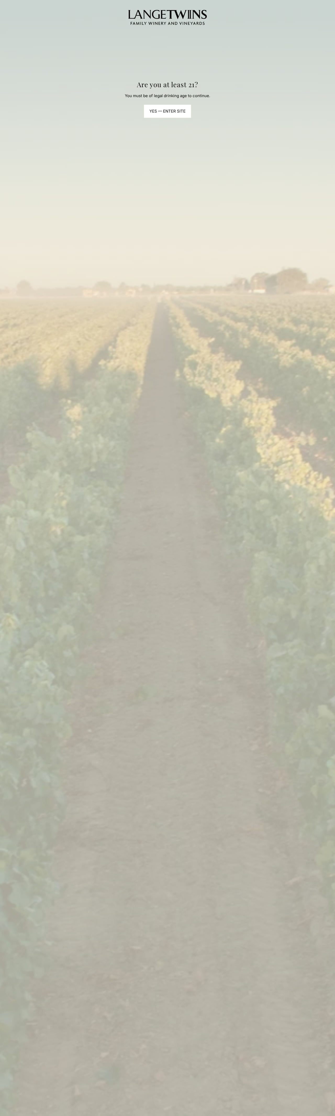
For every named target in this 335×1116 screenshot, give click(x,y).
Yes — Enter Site (167, 111)
